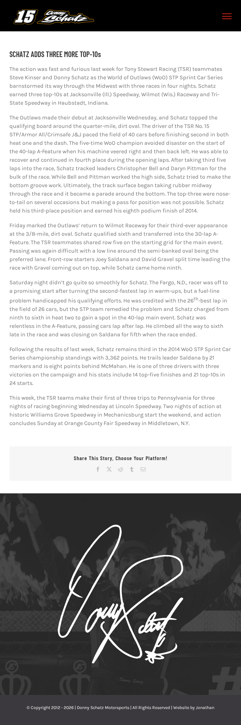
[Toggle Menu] (227, 16)
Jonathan (205, 707)
